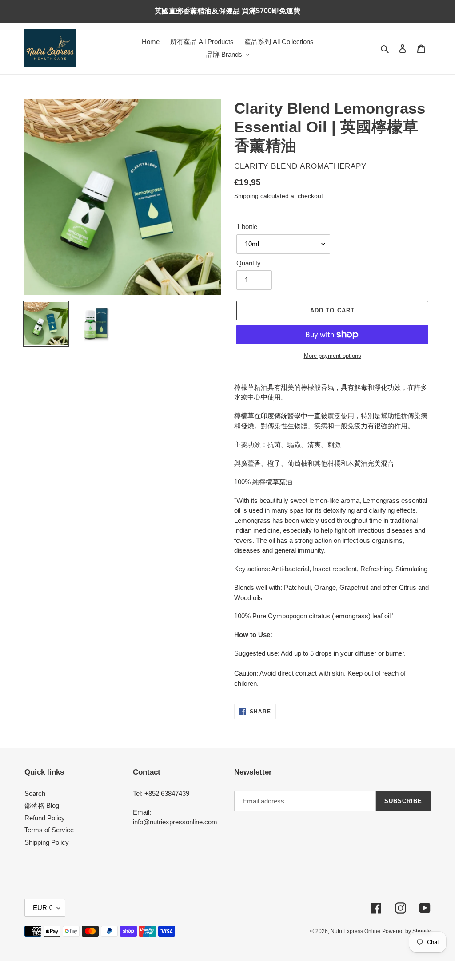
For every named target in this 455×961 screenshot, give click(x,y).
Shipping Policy (46, 842)
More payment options (332, 355)
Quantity (248, 263)
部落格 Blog (41, 805)
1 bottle (246, 226)
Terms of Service (49, 830)
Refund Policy (44, 818)
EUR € (42, 907)
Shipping (246, 195)
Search (34, 793)
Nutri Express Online (355, 931)
